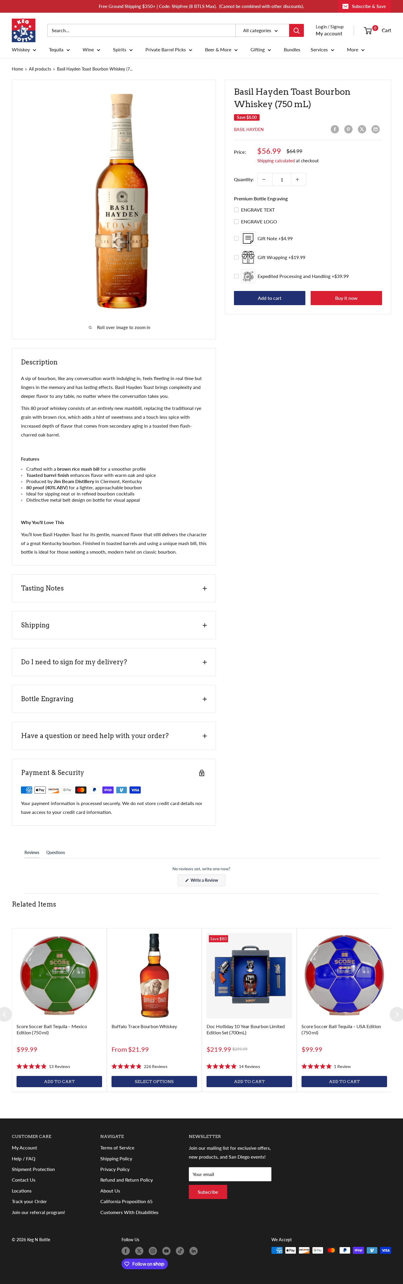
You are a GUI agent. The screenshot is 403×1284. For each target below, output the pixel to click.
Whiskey (21, 49)
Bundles (292, 49)
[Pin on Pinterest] (349, 129)
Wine (88, 49)
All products (40, 68)
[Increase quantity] (298, 179)
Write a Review (207, 881)
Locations (22, 1190)
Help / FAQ (23, 1158)
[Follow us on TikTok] (181, 1251)
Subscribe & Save (369, 6)
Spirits (119, 49)
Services (319, 49)
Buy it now (346, 298)
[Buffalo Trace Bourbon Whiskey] (154, 975)
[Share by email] (376, 129)
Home (17, 68)
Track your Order (29, 1201)
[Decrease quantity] (265, 179)
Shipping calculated (276, 160)
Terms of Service (117, 1147)
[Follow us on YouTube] (167, 1251)
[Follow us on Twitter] (140, 1251)
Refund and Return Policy (126, 1179)
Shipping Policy (116, 1158)
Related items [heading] (34, 904)
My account (329, 33)
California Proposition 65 (126, 1201)
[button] (43, 1066)
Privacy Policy (115, 1169)
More (352, 49)
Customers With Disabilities (129, 1212)
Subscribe (208, 1192)
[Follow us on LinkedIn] (194, 1251)
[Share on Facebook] (336, 129)
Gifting (257, 49)
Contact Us (23, 1179)
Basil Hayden (249, 129)
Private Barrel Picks (165, 49)
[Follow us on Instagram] (154, 1251)
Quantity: (244, 179)
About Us (110, 1190)
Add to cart (269, 298)
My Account (24, 1147)
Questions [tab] (55, 854)
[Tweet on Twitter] (363, 129)
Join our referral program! (38, 1212)
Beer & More (218, 49)
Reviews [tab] (31, 854)
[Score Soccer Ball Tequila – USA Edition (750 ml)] (344, 975)
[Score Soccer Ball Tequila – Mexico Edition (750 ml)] (59, 975)
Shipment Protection (33, 1169)
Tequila (56, 49)
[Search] (296, 30)
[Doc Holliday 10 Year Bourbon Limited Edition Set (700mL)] (249, 975)
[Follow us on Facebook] (127, 1251)
